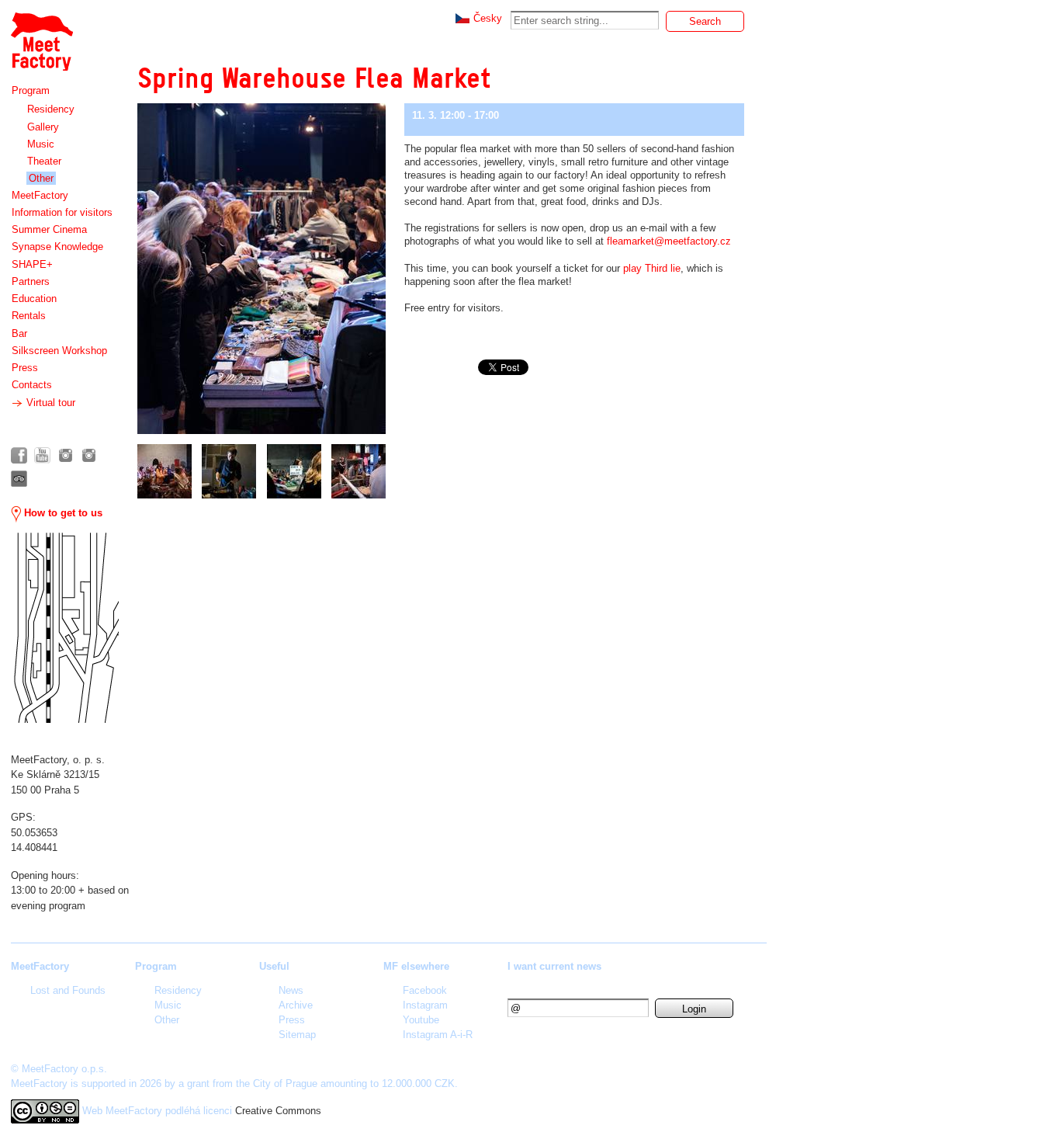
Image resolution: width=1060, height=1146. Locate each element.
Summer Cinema (49, 229)
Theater (44, 161)
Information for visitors (62, 212)
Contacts (32, 385)
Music (40, 144)
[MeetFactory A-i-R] (89, 455)
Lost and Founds (68, 990)
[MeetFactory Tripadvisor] (19, 479)
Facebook (425, 990)
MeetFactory (40, 195)
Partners (31, 281)
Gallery (43, 127)
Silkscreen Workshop (59, 350)
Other (41, 178)
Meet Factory (41, 33)
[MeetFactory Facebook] (19, 455)
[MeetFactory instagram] (65, 455)
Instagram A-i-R (438, 1034)
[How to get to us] (65, 628)
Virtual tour (49, 402)
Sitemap (297, 1034)
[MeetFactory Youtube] (42, 455)
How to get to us (61, 513)
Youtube (421, 1020)
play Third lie (652, 268)
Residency (50, 109)
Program (31, 90)
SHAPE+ (32, 264)
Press (25, 367)
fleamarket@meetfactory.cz (669, 241)
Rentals (29, 315)
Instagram (425, 1005)
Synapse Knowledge (57, 246)
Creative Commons (278, 1110)
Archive (296, 1005)
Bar (19, 333)
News (291, 990)
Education (34, 298)
